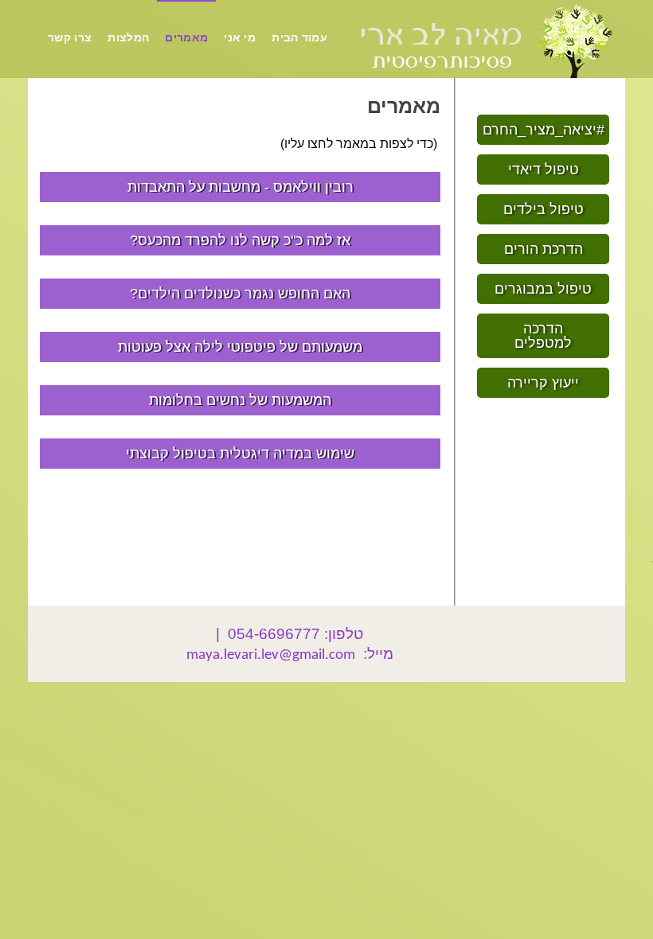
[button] (543, 130)
